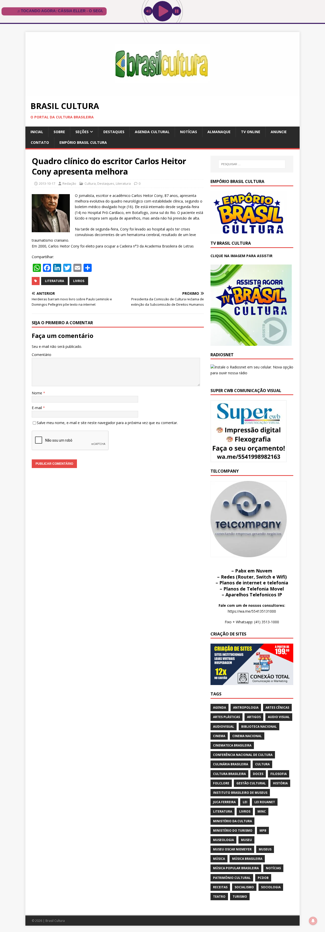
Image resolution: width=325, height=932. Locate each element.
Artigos (254, 717)
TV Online (250, 131)
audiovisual (223, 726)
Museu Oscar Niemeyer (232, 849)
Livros (78, 281)
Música (219, 859)
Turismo (240, 896)
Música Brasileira (247, 859)
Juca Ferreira (224, 802)
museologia (223, 840)
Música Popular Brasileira (236, 868)
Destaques (113, 131)
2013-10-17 (47, 183)
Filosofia (278, 774)
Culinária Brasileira (230, 764)
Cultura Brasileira (229, 774)
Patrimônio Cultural (232, 878)
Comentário (41, 354)
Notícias (188, 131)
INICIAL (36, 131)
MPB (262, 830)
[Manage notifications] (313, 921)
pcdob (263, 878)
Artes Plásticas (226, 717)
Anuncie (279, 131)
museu (246, 840)
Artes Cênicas (277, 707)
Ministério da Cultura (232, 821)
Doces (258, 774)
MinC (261, 811)
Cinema (219, 736)
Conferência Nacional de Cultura (242, 755)
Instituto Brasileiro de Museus (240, 792)
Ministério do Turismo (232, 830)
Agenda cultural (152, 131)
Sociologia (271, 887)
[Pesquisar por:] (252, 164)
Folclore (221, 783)
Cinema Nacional (247, 736)
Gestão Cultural (251, 783)
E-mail (37, 407)
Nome (37, 393)
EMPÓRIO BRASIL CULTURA (83, 142)
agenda (219, 707)
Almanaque (219, 131)
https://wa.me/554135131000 (252, 611)
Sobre (59, 131)
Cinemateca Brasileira (232, 745)
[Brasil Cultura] (162, 92)
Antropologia (245, 707)
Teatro (219, 896)
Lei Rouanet (264, 802)
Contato (40, 142)
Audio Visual (279, 717)
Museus (265, 849)
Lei (245, 802)
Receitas (220, 887)
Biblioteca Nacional (259, 726)
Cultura (90, 183)
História (280, 783)
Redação (69, 183)
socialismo (244, 887)
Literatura (123, 183)
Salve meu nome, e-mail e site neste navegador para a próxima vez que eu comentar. (107, 422)
